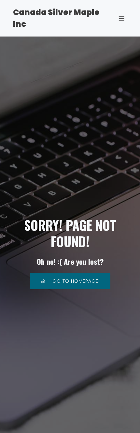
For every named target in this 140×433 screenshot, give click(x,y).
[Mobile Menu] (121, 18)
